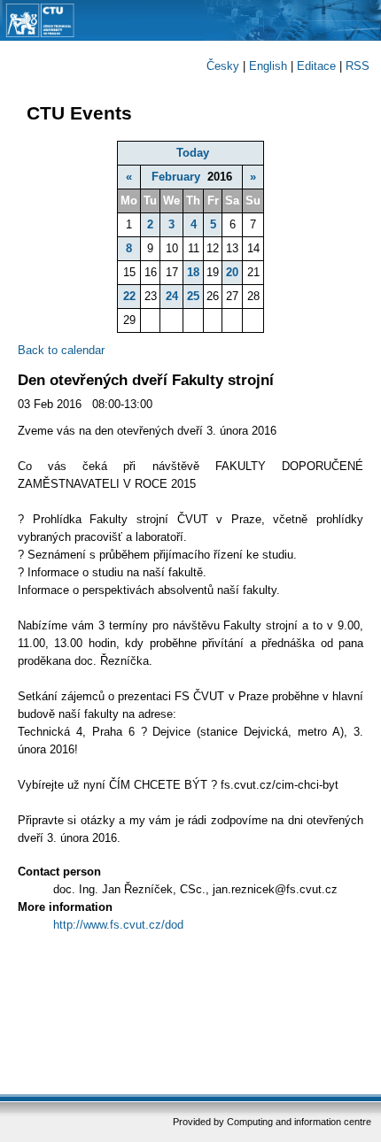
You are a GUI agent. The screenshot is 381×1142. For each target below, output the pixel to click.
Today (192, 152)
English (268, 66)
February (176, 176)
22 (129, 296)
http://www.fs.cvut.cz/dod (118, 924)
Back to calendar (61, 350)
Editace (316, 66)
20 (232, 272)
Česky (222, 66)
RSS (357, 66)
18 (193, 272)
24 (172, 296)
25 (193, 296)
